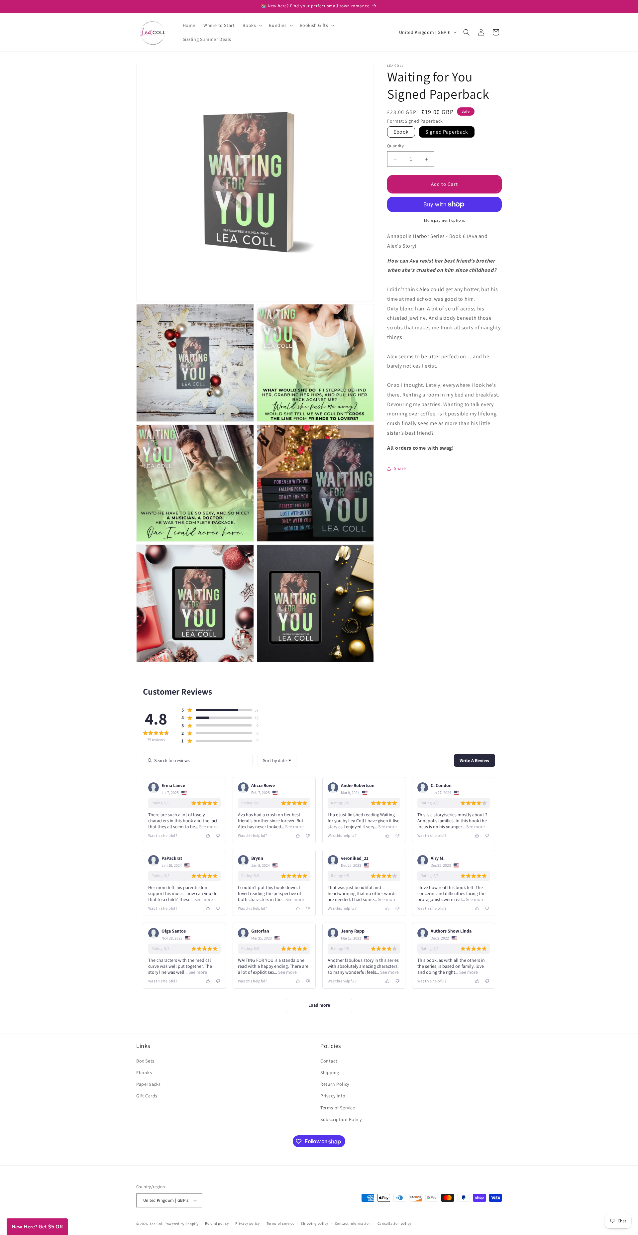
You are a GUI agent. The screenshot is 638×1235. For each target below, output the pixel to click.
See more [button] (208, 827)
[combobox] (277, 760)
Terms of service (280, 1223)
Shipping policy (314, 1223)
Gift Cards (147, 1096)
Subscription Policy (341, 1119)
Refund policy (217, 1223)
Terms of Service (337, 1108)
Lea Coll (157, 1223)
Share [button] (400, 468)
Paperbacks (148, 1084)
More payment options (444, 220)
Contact (328, 1061)
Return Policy (334, 1084)
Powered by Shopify (181, 1223)
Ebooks (144, 1072)
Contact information (353, 1223)
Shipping (329, 1072)
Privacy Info (332, 1096)
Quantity (395, 146)
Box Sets (145, 1061)
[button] (252, 25)
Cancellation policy (394, 1223)
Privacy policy (247, 1223)
